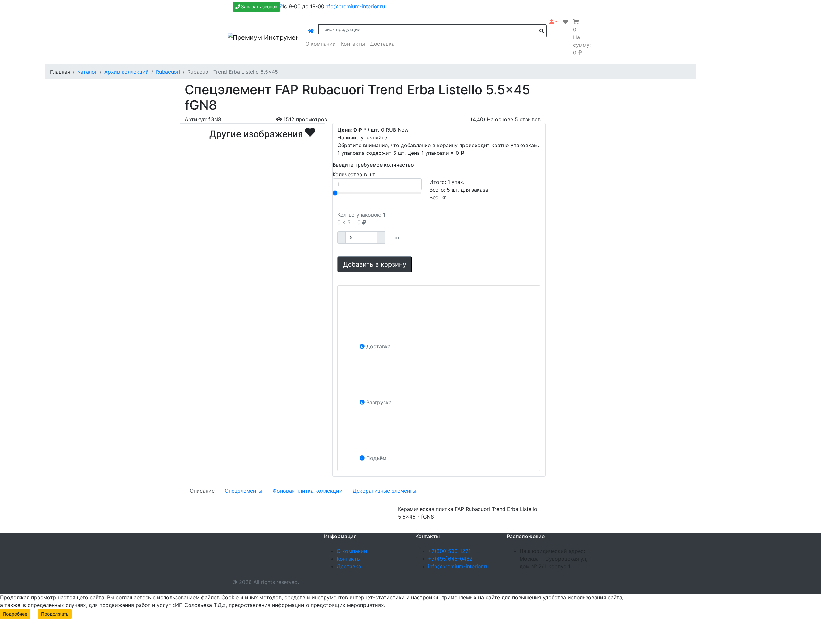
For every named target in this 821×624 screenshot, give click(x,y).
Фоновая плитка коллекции (308, 490)
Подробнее (15, 614)
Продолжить (55, 614)
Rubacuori (168, 72)
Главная (60, 72)
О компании (320, 43)
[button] (553, 21)
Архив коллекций (126, 72)
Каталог (87, 72)
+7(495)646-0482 (450, 558)
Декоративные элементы (384, 490)
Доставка (382, 43)
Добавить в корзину (374, 264)
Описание (202, 490)
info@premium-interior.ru (354, 6)
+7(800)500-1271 (449, 551)
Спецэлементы (243, 490)
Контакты (353, 43)
